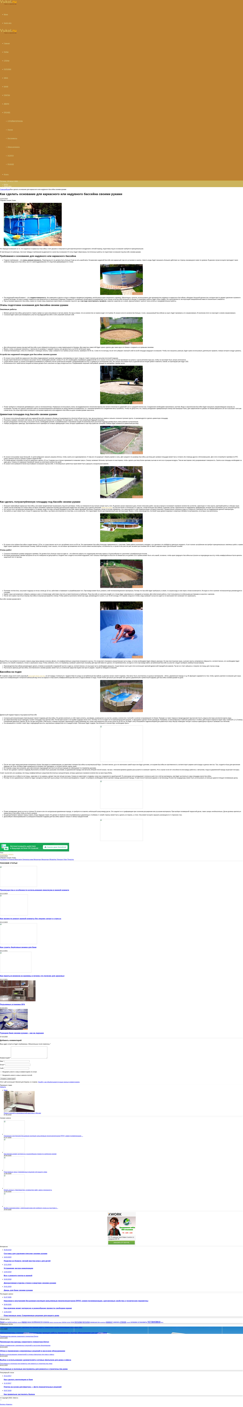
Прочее (10, 130)
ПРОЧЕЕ (7, 112)
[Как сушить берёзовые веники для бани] (18, 943)
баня (6, 1322)
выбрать (14, 1322)
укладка (133, 1322)
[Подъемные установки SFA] (18, 1001)
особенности (37, 1322)
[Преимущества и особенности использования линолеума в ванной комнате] (18, 886)
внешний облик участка (36, 676)
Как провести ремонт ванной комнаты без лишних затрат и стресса (30, 919)
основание (4, 854)
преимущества (95, 1322)
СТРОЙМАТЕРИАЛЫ (15, 121)
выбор (10, 1322)
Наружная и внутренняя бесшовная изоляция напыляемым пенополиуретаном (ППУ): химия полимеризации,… (43, 1136)
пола (72, 1322)
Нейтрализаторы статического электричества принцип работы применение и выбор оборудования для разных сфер (53, 1333)
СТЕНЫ (6, 60)
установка (154, 1321)
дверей (19, 1322)
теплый (128, 1322)
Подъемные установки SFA (12, 1004)
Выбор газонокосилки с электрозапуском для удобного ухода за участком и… (31, 1208)
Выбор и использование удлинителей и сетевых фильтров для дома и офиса (35, 1360)
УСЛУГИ (11, 155)
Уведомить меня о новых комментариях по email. (19, 1072)
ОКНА (6, 78)
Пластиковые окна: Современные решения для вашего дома (25, 1172)
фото (162, 1322)
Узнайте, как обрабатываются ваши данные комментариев (59, 1082)
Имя (2, 1061)
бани (2, 1322)
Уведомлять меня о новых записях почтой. (17, 1075)
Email (2, 1065)
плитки (68, 1322)
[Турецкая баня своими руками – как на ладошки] (14, 1029)
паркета (51, 1322)
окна (29, 1322)
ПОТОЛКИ (7, 69)
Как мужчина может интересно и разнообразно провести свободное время (30, 1154)
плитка (64, 1322)
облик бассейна (106, 507)
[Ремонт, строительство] (8, 4)
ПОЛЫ (6, 52)
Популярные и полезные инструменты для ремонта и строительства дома (34, 1369)
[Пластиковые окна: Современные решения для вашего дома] (14, 1170)
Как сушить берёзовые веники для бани (18, 947)
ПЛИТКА (7, 95)
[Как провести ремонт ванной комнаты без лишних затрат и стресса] (14, 915)
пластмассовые (57, 1322)
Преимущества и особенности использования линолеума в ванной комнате (34, 890)
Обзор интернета (14, 147)
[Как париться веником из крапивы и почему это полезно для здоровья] (15, 972)
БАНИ (6, 86)
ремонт (109, 1322)
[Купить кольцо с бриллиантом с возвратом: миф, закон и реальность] (14, 1188)
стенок (123, 1322)
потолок (86, 1322)
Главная (3, 189)
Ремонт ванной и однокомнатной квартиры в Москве (22, 1113)
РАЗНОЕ (11, 164)
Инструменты (12, 138)
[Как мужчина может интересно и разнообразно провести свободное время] (14, 1152)
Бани (8, 189)
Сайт (2, 1068)
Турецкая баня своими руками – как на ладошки (22, 1033)
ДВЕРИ (6, 104)
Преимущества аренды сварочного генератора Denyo (24, 1342)
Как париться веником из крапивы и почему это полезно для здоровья (32, 976)
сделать (10, 854)
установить (142, 1322)
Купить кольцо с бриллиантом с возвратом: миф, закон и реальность (28, 1190)
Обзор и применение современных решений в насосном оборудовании (32, 1351)
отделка (46, 1322)
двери (24, 1322)
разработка (102, 1322)
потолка (78, 1322)
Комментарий (5, 1058)
